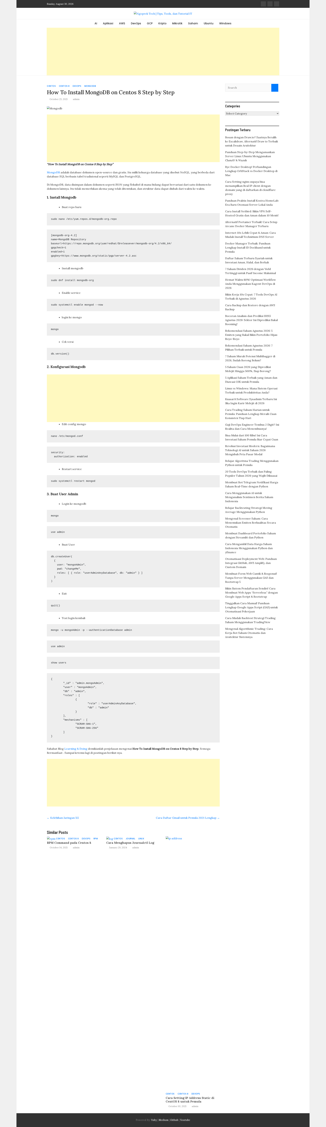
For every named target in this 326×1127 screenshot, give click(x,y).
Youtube (185, 1120)
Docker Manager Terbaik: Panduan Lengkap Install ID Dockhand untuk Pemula (248, 247)
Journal (130, 838)
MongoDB (53, 172)
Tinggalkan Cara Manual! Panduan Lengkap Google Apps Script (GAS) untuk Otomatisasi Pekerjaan (251, 607)
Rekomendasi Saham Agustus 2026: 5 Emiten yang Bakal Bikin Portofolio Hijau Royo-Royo (251, 335)
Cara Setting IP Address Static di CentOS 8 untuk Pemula (190, 1099)
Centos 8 (64, 86)
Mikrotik (177, 23)
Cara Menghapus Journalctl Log (130, 843)
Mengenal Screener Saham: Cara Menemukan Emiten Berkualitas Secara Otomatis (250, 522)
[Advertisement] (163, 51)
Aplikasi (108, 23)
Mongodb (90, 86)
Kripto (162, 23)
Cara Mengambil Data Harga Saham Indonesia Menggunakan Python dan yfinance (249, 548)
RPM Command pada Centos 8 (69, 843)
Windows (225, 23)
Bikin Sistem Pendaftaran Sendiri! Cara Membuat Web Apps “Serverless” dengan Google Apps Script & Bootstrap (251, 592)
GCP (150, 23)
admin (76, 99)
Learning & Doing (75, 748)
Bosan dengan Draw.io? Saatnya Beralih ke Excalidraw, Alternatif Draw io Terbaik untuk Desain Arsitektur (251, 141)
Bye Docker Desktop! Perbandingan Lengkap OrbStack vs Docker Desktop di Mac (251, 171)
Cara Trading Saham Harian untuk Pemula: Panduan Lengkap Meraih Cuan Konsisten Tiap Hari (250, 414)
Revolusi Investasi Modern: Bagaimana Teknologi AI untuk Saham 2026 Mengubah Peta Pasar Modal (250, 450)
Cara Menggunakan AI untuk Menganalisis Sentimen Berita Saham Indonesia (249, 497)
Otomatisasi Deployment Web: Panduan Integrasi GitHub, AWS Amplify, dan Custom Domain (251, 563)
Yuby (154, 1120)
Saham (193, 23)
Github (174, 1120)
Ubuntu (208, 23)
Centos (51, 86)
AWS (122, 23)
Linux (141, 838)
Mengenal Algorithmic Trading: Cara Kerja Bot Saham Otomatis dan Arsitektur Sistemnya (249, 633)
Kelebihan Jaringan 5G (63, 817)
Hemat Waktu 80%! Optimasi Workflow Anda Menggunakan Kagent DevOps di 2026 (250, 284)
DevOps (136, 23)
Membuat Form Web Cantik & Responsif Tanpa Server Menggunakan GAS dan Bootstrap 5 (251, 577)
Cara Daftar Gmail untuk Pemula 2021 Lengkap (188, 817)
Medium (163, 1120)
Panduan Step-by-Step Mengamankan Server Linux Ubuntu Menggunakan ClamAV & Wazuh (250, 156)
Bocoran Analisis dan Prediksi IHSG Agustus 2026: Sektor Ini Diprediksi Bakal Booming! (251, 320)
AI (96, 23)
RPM (96, 838)
